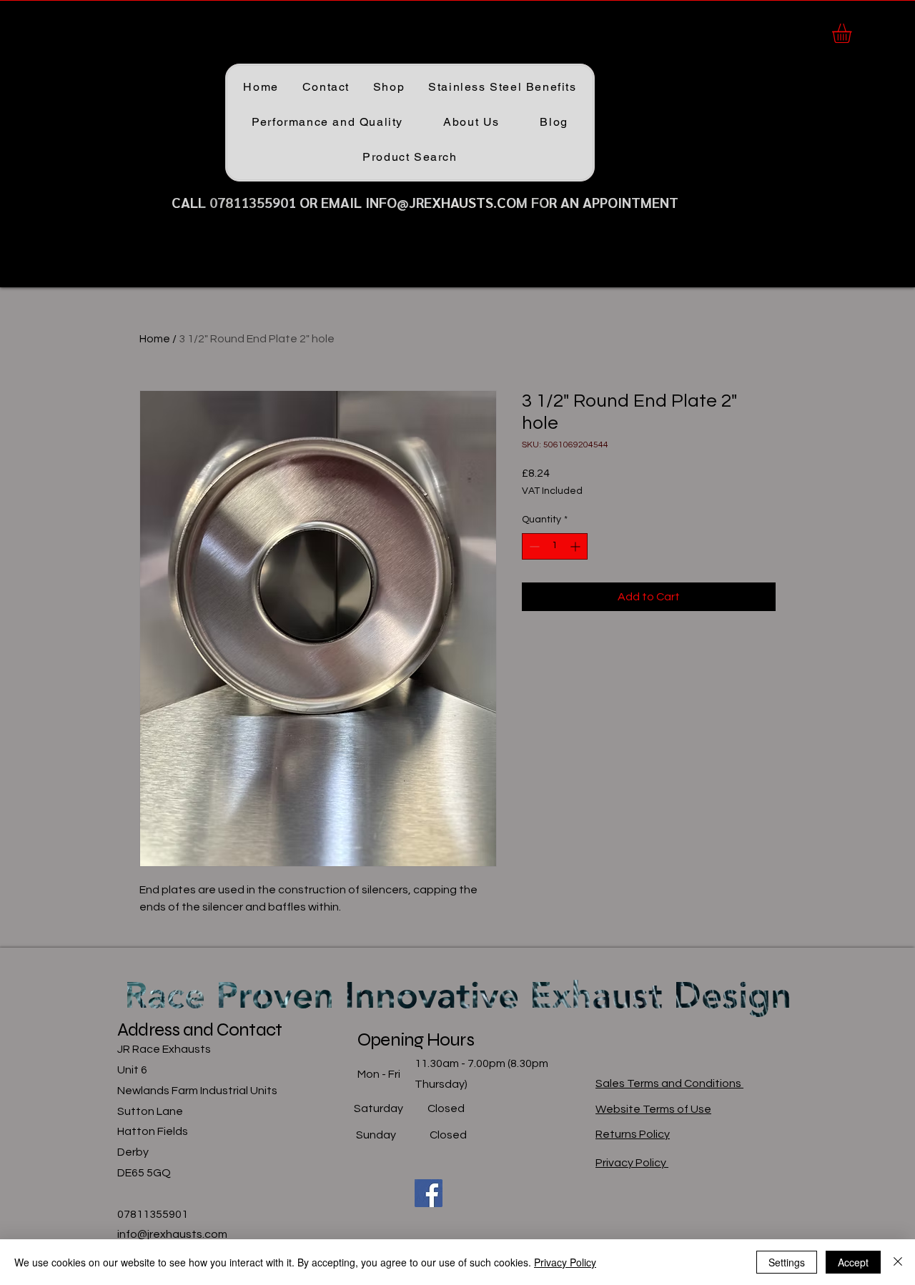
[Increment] (576, 546)
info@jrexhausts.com (172, 1234)
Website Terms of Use (653, 1109)
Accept (853, 1262)
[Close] (897, 1262)
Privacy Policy (631, 1163)
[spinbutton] (555, 546)
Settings (786, 1262)
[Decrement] (533, 546)
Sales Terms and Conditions (669, 1083)
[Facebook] (428, 1193)
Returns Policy (632, 1134)
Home (154, 338)
